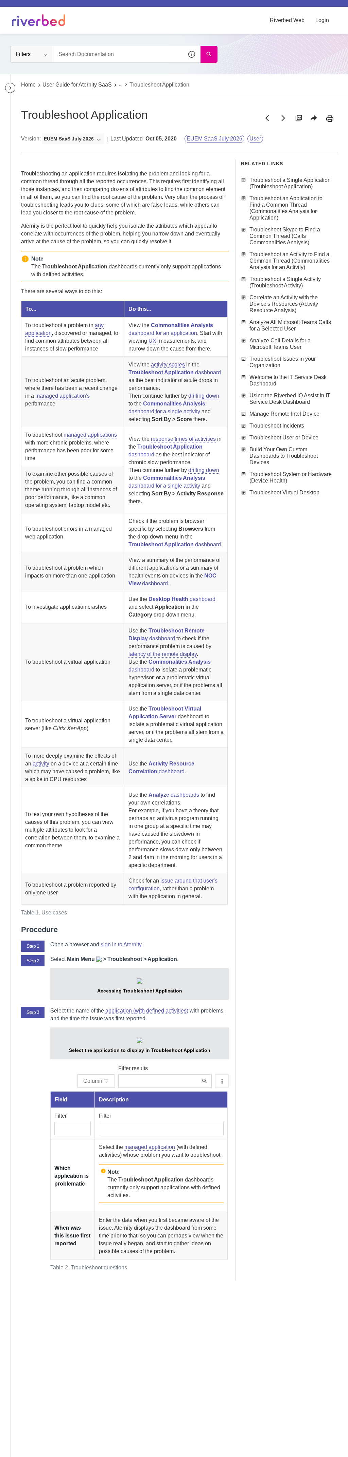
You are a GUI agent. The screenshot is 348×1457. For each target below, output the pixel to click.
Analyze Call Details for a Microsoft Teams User (280, 344)
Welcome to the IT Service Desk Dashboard (288, 380)
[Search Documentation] (209, 54)
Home (28, 85)
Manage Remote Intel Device (284, 414)
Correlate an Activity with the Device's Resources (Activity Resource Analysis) (283, 304)
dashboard (174, 372)
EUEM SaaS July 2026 (214, 138)
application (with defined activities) (146, 1011)
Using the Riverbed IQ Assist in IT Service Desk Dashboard (289, 399)
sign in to (121, 944)
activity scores (168, 364)
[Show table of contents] (10, 88)
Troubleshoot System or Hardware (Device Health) (290, 477)
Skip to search (76, 7)
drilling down (203, 396)
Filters (23, 54)
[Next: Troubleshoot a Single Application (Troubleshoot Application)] (283, 118)
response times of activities (183, 439)
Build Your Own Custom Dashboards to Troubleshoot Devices (283, 456)
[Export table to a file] (222, 1081)
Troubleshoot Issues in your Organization (282, 362)
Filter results (133, 1068)
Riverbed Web (287, 20)
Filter (60, 1116)
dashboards (174, 795)
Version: (31, 138)
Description (114, 1099)
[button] (192, 54)
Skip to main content (28, 7)
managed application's (62, 396)
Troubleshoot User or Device (283, 437)
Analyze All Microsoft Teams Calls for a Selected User (290, 325)
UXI (153, 341)
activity (41, 764)
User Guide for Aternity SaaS (77, 85)
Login (322, 20)
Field (61, 1099)
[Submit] (204, 1081)
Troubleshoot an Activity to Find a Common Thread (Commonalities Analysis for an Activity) (289, 260)
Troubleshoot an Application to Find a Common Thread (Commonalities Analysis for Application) (286, 208)
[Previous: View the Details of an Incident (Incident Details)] (267, 118)
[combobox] (126, 54)
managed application (149, 1147)
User (255, 138)
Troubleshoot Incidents (276, 426)
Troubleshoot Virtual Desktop (284, 492)
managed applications (90, 435)
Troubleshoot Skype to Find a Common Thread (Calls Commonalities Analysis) (284, 236)
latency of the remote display (162, 654)
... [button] (121, 84)
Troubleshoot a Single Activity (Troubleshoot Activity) (285, 282)
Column (92, 1081)
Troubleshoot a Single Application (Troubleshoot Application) (290, 183)
